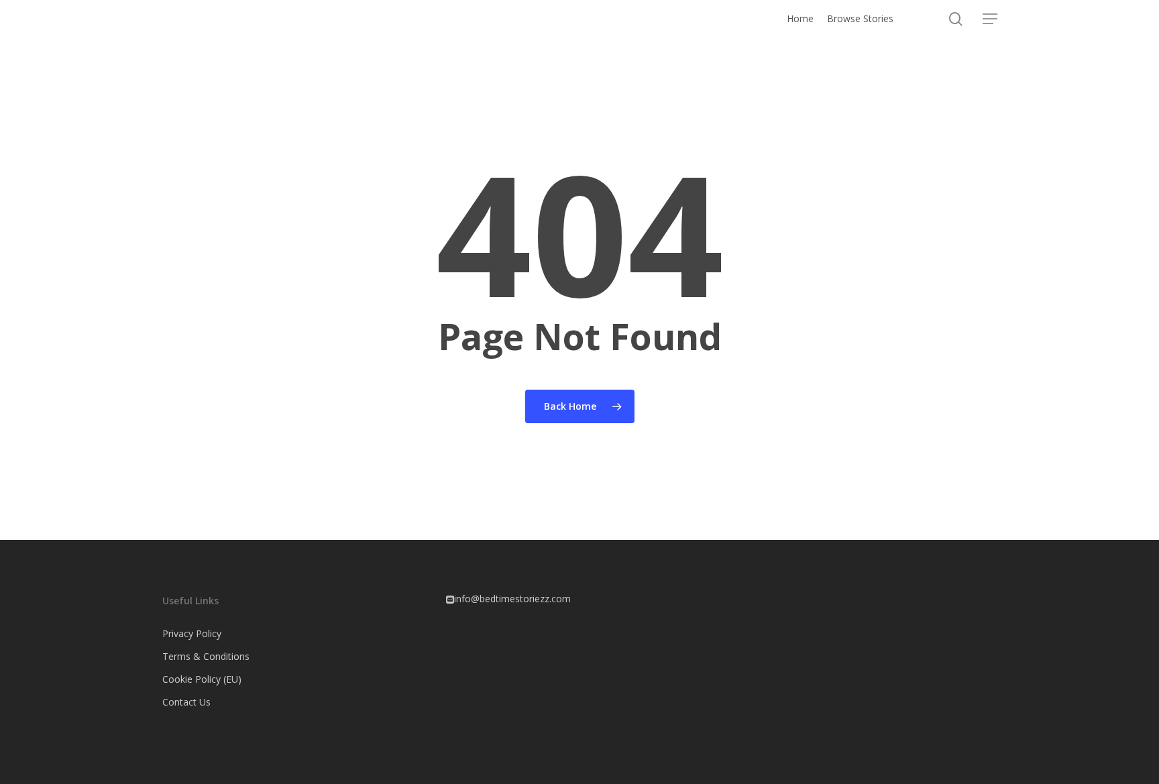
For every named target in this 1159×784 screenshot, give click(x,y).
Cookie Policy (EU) (201, 679)
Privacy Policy (191, 633)
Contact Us (186, 701)
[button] (990, 19)
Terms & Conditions (206, 656)
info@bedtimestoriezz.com (512, 598)
